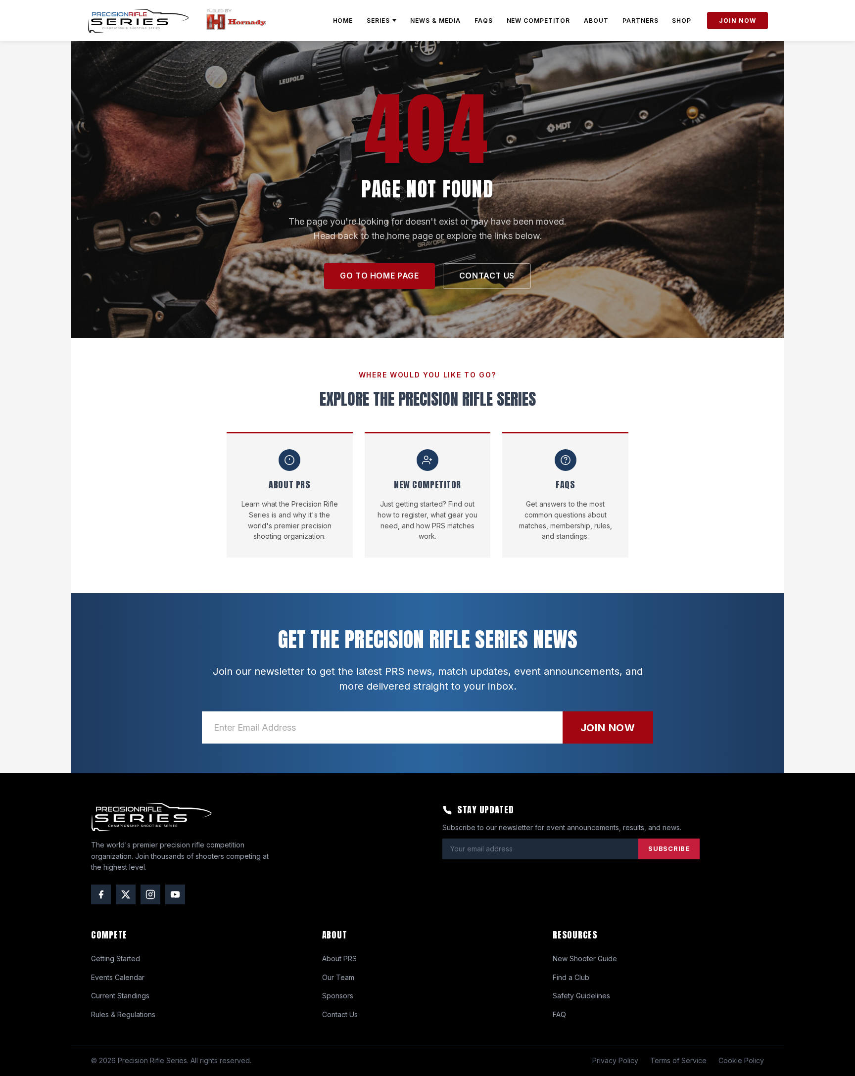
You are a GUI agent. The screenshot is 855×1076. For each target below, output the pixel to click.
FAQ (559, 1014)
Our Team (338, 977)
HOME (343, 20)
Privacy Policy (615, 1060)
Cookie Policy (741, 1060)
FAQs (484, 20)
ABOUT (596, 20)
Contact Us (340, 1014)
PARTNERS (640, 20)
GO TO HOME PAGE (379, 276)
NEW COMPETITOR (538, 20)
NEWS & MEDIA (435, 20)
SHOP (681, 20)
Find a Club (571, 977)
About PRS (339, 958)
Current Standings (120, 995)
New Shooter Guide (585, 958)
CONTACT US (487, 276)
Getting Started (115, 958)
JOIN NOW (737, 20)
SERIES (378, 20)
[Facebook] (101, 894)
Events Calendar (117, 977)
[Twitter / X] (126, 894)
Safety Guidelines (581, 995)
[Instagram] (150, 894)
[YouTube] (175, 894)
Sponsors (337, 995)
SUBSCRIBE (669, 848)
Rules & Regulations (123, 1014)
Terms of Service (678, 1060)
